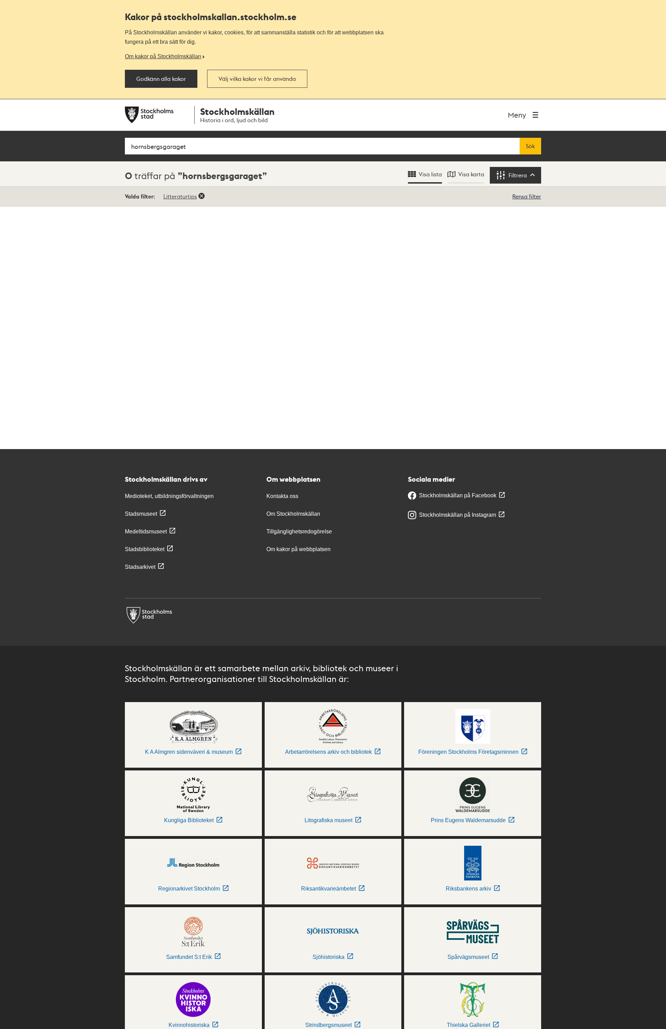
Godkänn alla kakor (161, 78)
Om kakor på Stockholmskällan (163, 56)
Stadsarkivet (140, 567)
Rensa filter (526, 196)
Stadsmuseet (141, 514)
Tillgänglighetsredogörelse (299, 531)
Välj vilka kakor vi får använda (257, 78)
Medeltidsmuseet (146, 531)
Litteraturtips (180, 196)
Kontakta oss (282, 496)
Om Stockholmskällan (293, 514)
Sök (530, 146)
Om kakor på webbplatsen (298, 549)
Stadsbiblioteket (144, 549)
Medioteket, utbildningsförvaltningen (169, 496)
